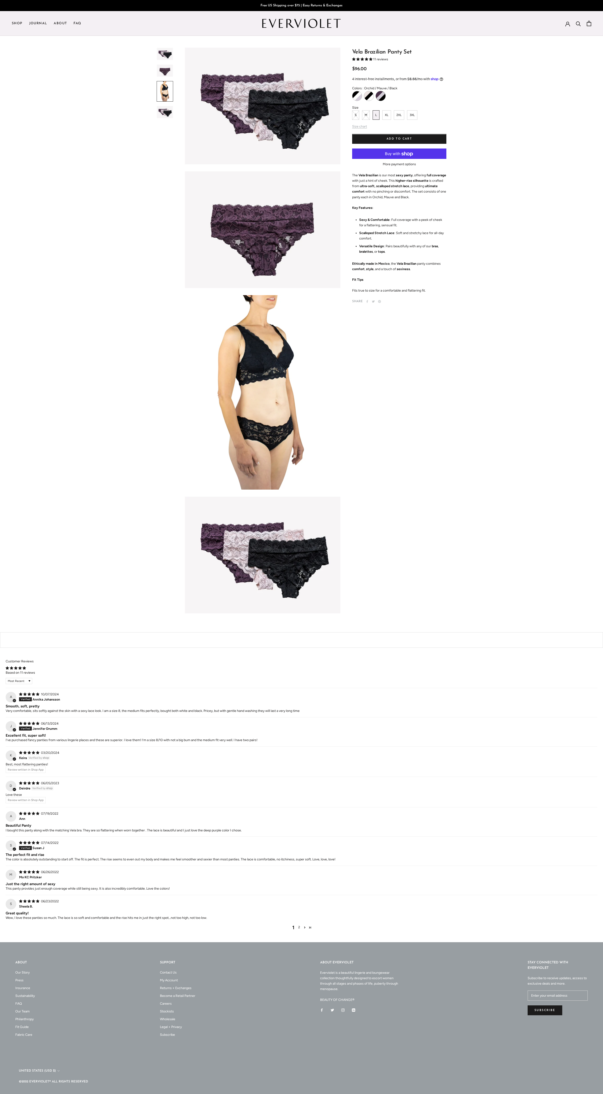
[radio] (357, 96)
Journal (38, 23)
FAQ (77, 23)
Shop (17, 23)
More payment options (399, 164)
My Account (169, 980)
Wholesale (167, 1019)
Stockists (167, 1011)
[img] (29, 694)
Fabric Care (23, 1035)
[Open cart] (589, 23)
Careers (166, 1004)
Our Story (22, 972)
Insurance (22, 988)
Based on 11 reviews (20, 673)
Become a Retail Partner (177, 996)
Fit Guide (22, 1027)
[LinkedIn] (353, 1010)
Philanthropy (24, 1019)
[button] (362, 60)
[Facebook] (367, 301)
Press (19, 980)
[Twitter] (373, 301)
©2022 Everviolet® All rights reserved (53, 1081)
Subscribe (167, 1035)
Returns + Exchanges (175, 988)
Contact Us (168, 972)
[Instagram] (343, 1010)
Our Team (22, 1011)
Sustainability (25, 996)
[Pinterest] (379, 301)
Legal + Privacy (171, 1027)
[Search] (578, 23)
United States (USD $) (37, 1070)
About (60, 23)
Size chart (359, 126)
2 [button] (299, 927)
